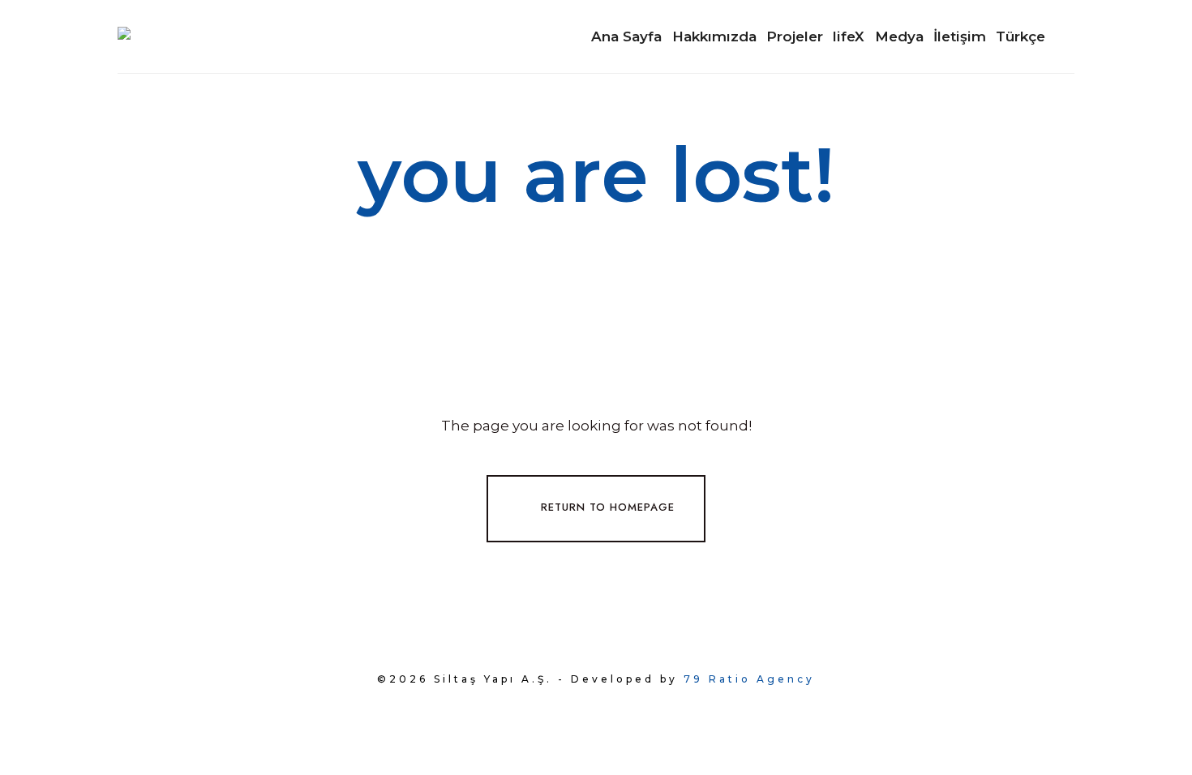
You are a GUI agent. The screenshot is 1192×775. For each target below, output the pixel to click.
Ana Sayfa (626, 36)
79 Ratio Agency (749, 679)
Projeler (794, 36)
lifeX (848, 36)
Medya (899, 36)
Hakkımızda (714, 36)
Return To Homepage (608, 507)
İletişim (959, 36)
